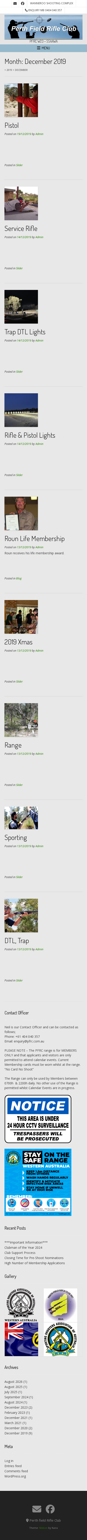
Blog (19, 578)
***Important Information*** (26, 1242)
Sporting (15, 837)
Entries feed (13, 1466)
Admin (39, 134)
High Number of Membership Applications (34, 1263)
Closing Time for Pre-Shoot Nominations (34, 1258)
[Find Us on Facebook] (23, 3)
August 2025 (13, 1387)
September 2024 (16, 1397)
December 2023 (16, 1407)
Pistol (11, 125)
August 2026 (13, 1381)
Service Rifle (20, 228)
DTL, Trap (16, 940)
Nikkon (43, 1527)
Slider (19, 165)
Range (13, 744)
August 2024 (13, 1402)
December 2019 (16, 1433)
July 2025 (10, 1392)
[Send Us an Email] (15, 3)
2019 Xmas (18, 641)
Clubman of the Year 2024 (23, 1247)
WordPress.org (15, 1476)
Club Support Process (19, 1253)
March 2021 (13, 1423)
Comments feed (16, 1471)
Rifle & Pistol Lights (29, 434)
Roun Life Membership (34, 538)
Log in (8, 1461)
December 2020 (16, 1428)
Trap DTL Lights (25, 331)
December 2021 (16, 1418)
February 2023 (14, 1412)
